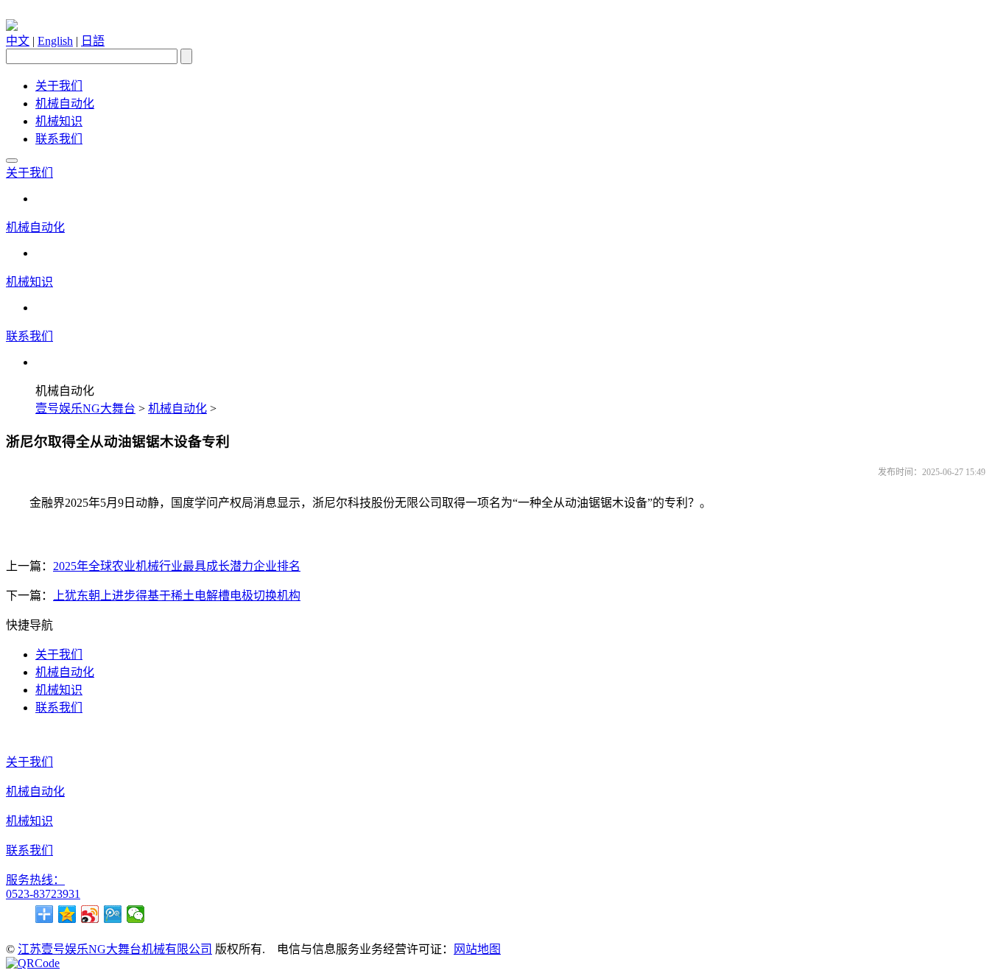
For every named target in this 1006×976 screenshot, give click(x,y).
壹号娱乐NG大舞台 (85, 408)
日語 (93, 41)
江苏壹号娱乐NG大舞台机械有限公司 (115, 949)
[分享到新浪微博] (90, 914)
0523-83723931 (43, 894)
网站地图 (477, 949)
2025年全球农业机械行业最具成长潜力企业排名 (176, 566)
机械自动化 (64, 103)
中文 (17, 41)
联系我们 (58, 139)
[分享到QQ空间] (67, 914)
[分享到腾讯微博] (113, 914)
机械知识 (58, 121)
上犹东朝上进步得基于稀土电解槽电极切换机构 (176, 595)
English (55, 41)
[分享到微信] (136, 914)
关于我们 (58, 86)
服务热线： (35, 880)
